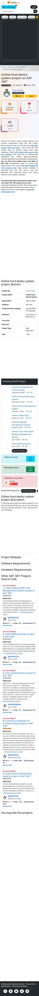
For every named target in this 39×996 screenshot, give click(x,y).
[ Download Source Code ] (13, 653)
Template (31, 17)
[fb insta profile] (11, 991)
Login (34, 7)
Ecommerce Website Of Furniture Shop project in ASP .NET (18, 723)
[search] (35, 11)
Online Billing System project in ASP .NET (19, 635)
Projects (4, 17)
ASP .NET (29, 392)
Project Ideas (22, 17)
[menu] (4, 2)
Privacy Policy (30, 984)
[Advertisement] (19, 40)
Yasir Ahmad (17, 90)
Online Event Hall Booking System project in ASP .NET (17, 775)
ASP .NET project (9, 586)
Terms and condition (19, 986)
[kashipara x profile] (22, 991)
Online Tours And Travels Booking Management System (23, 434)
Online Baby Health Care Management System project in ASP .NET (19, 590)
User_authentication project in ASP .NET (19, 674)
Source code (7, 625)
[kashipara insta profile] (5, 991)
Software (12, 17)
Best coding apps (9, 6)
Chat (19, 96)
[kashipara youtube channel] (16, 991)
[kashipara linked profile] (27, 991)
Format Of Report (28, 491)
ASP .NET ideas (6, 85)
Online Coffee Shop (20, 415)
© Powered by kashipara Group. (12, 984)
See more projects (19, 451)
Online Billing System (21, 443)
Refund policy (6, 986)
